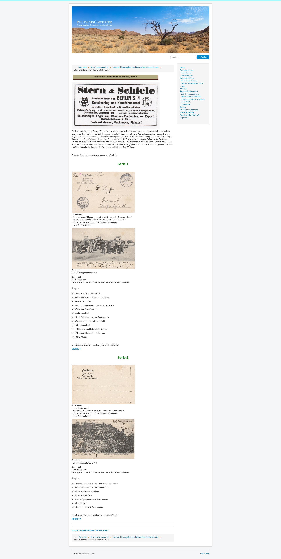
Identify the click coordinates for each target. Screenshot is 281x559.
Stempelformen (186, 73)
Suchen (204, 57)
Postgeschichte (186, 70)
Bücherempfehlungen (189, 109)
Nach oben (204, 553)
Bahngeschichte (187, 78)
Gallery (183, 107)
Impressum (185, 117)
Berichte (183, 88)
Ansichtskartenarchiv (189, 91)
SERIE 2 (76, 519)
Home (182, 67)
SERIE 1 (76, 348)
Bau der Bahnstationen (189, 81)
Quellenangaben (187, 75)
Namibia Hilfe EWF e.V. (190, 115)
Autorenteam (185, 104)
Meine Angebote (187, 112)
